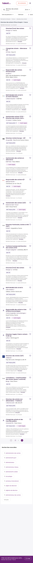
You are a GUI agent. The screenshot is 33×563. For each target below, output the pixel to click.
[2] (22, 440)
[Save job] (30, 28)
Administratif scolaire (12, 472)
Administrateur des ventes (13, 495)
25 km (26, 9)
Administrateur (10, 462)
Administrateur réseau (12, 467)
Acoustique (9, 476)
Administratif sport (11, 458)
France (13, 19)
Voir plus (20, 41)
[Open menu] (30, 3)
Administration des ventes (13, 453)
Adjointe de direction (11, 490)
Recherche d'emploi (5, 19)
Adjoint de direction (11, 486)
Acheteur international (12, 481)
